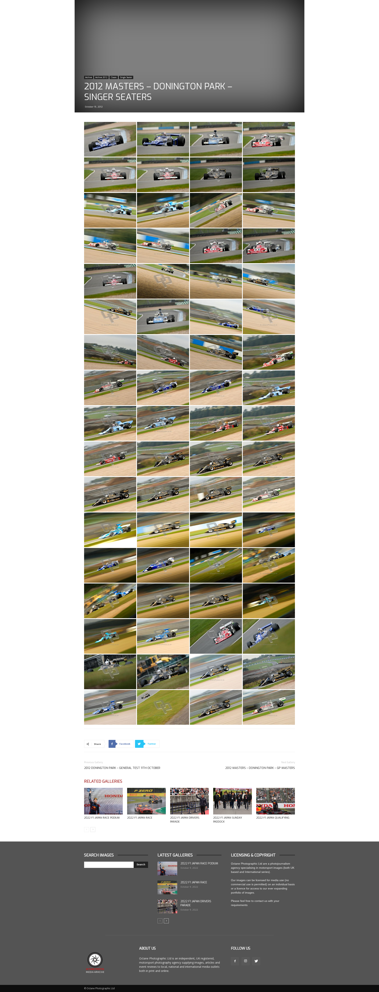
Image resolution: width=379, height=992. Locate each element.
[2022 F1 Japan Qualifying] (275, 801)
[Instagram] (246, 961)
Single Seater (126, 77)
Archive (88, 77)
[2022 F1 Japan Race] (146, 801)
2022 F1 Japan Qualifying (272, 817)
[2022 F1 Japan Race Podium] (103, 801)
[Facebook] (235, 961)
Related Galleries (103, 781)
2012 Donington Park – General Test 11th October (122, 768)
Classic (114, 77)
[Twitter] (256, 961)
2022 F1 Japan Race (139, 817)
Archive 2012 (101, 77)
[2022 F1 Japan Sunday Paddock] (232, 801)
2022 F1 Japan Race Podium (102, 817)
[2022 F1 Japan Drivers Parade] (189, 801)
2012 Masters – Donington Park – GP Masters (260, 768)
